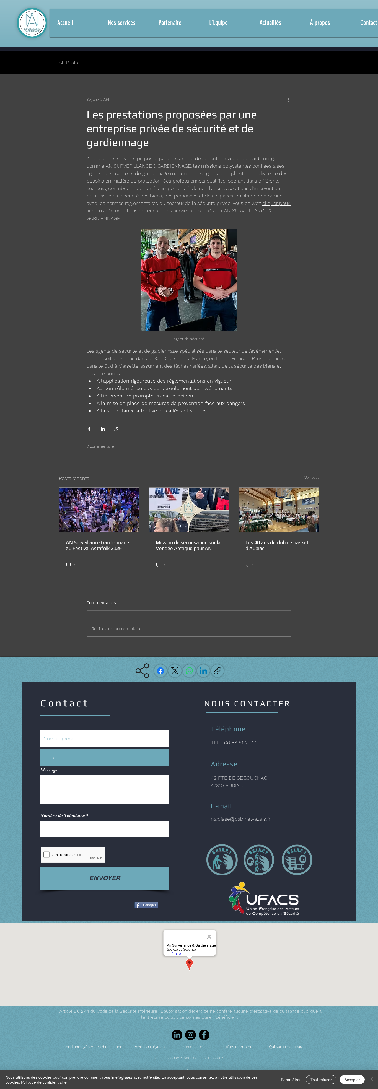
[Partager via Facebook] (89, 429)
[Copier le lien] (217, 670)
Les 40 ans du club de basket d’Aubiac (277, 545)
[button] (177, 23)
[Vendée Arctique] (189, 510)
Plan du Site (192, 1046)
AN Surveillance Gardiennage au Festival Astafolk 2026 (97, 545)
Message (49, 770)
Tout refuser (321, 1079)
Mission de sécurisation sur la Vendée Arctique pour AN (188, 545)
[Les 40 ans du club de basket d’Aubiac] (279, 510)
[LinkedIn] (203, 670)
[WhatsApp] (189, 670)
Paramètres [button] (291, 1079)
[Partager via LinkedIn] (102, 429)
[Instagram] (190, 1035)
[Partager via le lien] (116, 429)
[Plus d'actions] (288, 99)
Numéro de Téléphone (62, 815)
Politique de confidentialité (44, 1082)
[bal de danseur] (99, 510)
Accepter (352, 1079)
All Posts (68, 62)
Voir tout (311, 477)
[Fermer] (371, 1080)
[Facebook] (160, 670)
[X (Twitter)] (175, 670)
